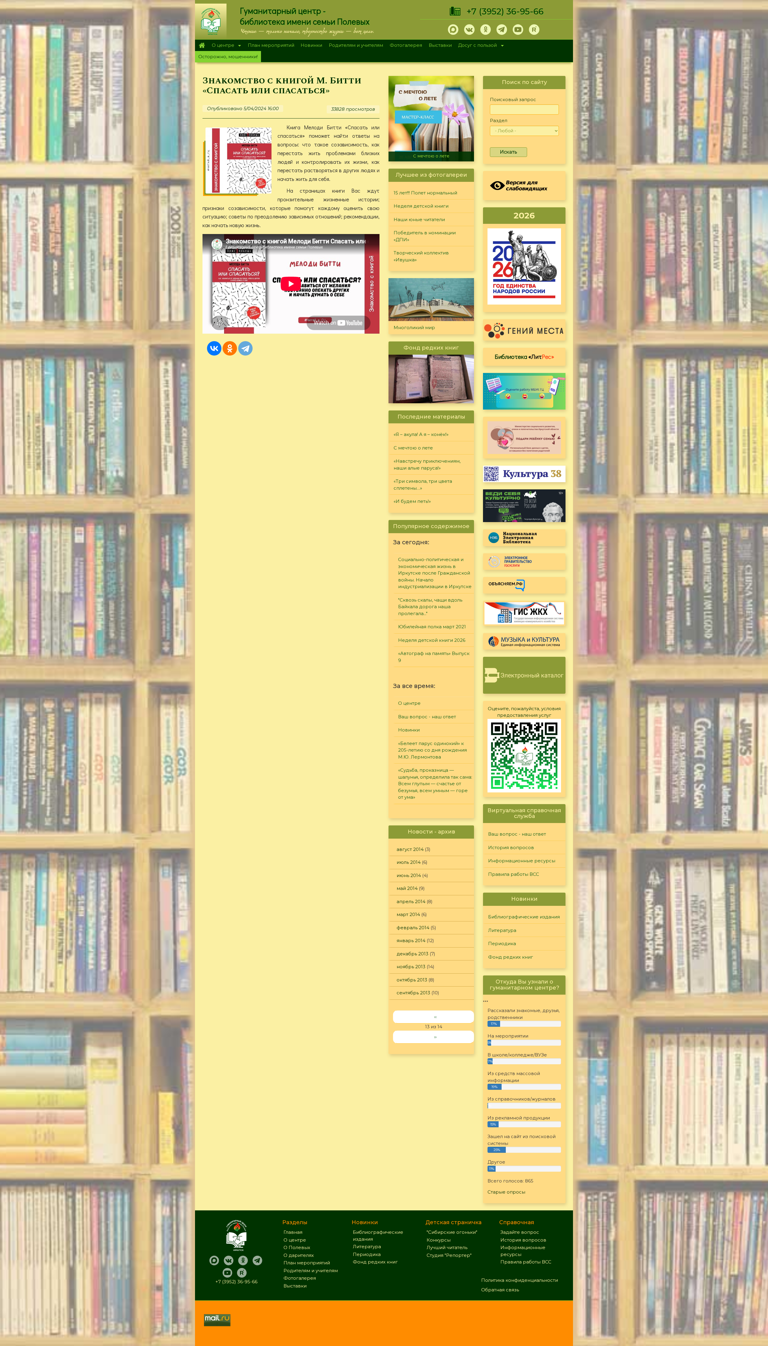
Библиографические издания (524, 917)
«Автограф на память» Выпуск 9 (434, 656)
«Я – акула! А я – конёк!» (421, 434)
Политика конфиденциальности (519, 1280)
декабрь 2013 (412, 954)
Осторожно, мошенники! (228, 56)
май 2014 (407, 888)
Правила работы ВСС (513, 874)
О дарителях (299, 1255)
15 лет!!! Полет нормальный (425, 193)
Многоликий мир (414, 327)
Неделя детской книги (421, 206)
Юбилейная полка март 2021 (432, 626)
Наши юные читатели (419, 219)
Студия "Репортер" (449, 1255)
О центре (221, 45)
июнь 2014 (409, 875)
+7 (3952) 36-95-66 (505, 11)
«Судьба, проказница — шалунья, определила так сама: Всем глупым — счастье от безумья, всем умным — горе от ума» (435, 783)
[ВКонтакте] (214, 348)
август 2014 (410, 849)
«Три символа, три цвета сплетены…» (423, 484)
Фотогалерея (406, 45)
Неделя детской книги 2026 (431, 640)
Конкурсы (439, 1240)
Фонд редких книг (510, 957)
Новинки (311, 45)
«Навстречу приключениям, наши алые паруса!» (432, 153)
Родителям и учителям (356, 45)
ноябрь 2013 (411, 966)
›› (435, 1037)
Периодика (502, 943)
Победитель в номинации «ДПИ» (425, 236)
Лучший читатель (447, 1247)
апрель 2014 (411, 901)
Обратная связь (500, 1290)
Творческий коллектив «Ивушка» (421, 256)
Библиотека (524, 356)
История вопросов (511, 847)
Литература (502, 930)
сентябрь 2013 (413, 993)
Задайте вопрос (519, 1232)
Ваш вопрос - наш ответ (427, 717)
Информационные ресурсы (521, 861)
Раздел (498, 120)
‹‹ (435, 1017)
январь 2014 (411, 940)
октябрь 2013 (412, 980)
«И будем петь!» (412, 501)
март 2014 (408, 914)
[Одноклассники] (230, 348)
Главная (201, 45)
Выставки (440, 45)
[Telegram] (245, 348)
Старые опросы (506, 1192)
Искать (508, 152)
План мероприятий (271, 45)
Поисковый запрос (513, 99)
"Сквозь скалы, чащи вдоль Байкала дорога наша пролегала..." (430, 606)
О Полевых (297, 1247)
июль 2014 (409, 862)
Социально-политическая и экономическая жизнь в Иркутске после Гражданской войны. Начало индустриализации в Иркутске (435, 573)
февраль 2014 (413, 927)
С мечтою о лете (413, 448)
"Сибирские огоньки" (452, 1232)
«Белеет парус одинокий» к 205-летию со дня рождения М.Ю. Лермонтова (432, 750)
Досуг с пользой (476, 45)
